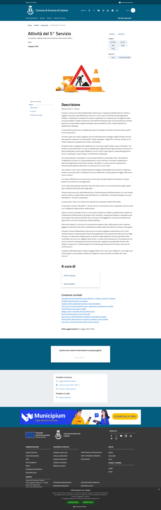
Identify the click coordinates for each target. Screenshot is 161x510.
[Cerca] (133, 10)
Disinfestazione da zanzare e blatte (73, 309)
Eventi (110, 471)
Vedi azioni (121, 34)
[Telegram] (112, 10)
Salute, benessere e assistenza (90, 455)
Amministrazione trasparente (90, 482)
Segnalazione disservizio (61, 485)
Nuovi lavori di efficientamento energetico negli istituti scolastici (83, 316)
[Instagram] (102, 10)
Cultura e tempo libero (60, 456)
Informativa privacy (87, 485)
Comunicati (44, 25)
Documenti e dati (31, 472)
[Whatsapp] (116, 10)
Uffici (27, 459)
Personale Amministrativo (34, 469)
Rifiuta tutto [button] (88, 502)
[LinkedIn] (107, 10)
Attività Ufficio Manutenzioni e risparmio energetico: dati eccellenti (84, 319)
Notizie (110, 452)
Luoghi (110, 468)
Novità (36, 25)
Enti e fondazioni (31, 462)
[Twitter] (93, 10)
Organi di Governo (31, 452)
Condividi (112, 34)
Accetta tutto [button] (73, 502)
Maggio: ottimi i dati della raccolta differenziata (77, 311)
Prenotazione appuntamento (62, 482)
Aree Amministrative (32, 456)
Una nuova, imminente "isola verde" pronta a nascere (80, 322)
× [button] (159, 489)
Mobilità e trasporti (59, 466)
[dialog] (80, 498)
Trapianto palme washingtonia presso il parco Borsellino (81, 303)
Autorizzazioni (85, 459)
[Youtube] (98, 10)
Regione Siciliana (31, 2)
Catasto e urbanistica (60, 462)
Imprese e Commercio (60, 459)
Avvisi (110, 459)
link (98, 498)
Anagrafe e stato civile (60, 452)
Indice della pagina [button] (35, 101)
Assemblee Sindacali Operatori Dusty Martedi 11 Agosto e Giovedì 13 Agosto (88, 298)
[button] (80, 507)
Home (30, 25)
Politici (28, 466)
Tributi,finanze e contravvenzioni (91, 452)
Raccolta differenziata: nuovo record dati (75, 314)
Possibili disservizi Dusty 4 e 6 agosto (74, 301)
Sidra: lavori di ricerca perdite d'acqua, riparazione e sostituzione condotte (87, 306)
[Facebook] (88, 10)
